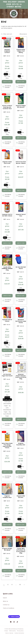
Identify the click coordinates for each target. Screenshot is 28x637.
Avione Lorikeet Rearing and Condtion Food (7, 107)
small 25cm (20, 290)
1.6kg (19, 347)
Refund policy (12, 630)
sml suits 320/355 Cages (7, 398)
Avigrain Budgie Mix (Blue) (7, 549)
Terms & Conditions (8, 608)
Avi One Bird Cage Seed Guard (7, 375)
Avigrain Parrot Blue (21, 215)
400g (6, 343)
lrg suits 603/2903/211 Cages (7, 409)
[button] (3, 13)
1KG (9, 74)
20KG (7, 78)
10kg (9, 76)
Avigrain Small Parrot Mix (7, 162)
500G (6, 74)
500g (6, 130)
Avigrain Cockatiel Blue (7, 496)
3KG (22, 76)
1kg (9, 130)
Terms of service (9, 633)
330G (5, 237)
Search (5, 598)
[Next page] (24, 584)
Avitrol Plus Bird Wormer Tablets (21, 162)
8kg (23, 347)
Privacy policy (20, 630)
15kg (21, 78)
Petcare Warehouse (13, 628)
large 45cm (20, 292)
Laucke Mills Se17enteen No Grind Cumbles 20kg (20, 551)
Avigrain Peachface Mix (20, 444)
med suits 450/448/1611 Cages (7, 403)
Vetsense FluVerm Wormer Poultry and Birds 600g (20, 376)
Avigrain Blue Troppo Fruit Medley (21, 51)
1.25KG (9, 237)
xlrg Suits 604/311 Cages (7, 414)
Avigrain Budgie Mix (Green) (21, 106)
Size (7, 71)
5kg (5, 76)
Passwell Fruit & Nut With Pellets (7, 215)
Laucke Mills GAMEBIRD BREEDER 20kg (7, 269)
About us (5, 601)
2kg (6, 132)
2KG (21, 134)
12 (20, 584)
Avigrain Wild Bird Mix (21, 496)
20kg (7, 134)
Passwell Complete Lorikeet (7, 51)
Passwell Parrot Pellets (7, 320)
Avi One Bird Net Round (21, 268)
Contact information (19, 633)
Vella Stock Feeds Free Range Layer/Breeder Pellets (7, 445)
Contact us (6, 604)
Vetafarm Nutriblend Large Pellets (21, 321)
